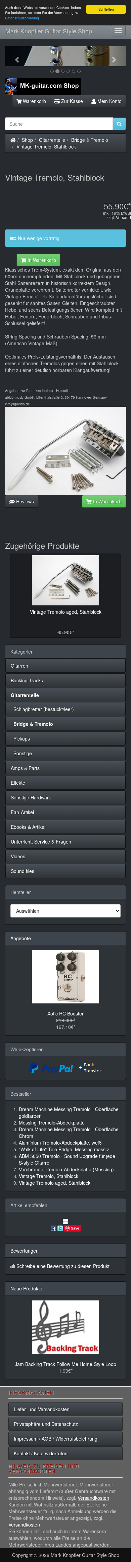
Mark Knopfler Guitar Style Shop (48, 30)
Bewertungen (24, 1250)
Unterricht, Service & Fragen (41, 841)
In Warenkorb (41, 260)
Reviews (24, 501)
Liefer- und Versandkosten (42, 1409)
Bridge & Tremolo (89, 139)
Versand (123, 217)
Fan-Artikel (22, 812)
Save (75, 1228)
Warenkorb (33, 101)
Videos (18, 856)
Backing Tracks (27, 680)
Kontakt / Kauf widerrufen (41, 1453)
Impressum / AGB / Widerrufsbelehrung (55, 1438)
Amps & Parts (25, 768)
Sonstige (21, 753)
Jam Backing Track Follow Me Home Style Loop (65, 1364)
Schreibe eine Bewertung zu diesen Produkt (63, 1266)
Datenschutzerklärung (22, 17)
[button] (14, 56)
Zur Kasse (71, 101)
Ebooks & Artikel (28, 826)
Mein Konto (109, 101)
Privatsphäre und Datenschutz (46, 1424)
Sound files (22, 871)
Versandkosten (93, 1497)
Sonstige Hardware (31, 797)
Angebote (20, 938)
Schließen (106, 9)
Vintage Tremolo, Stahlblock (46, 146)
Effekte (18, 782)
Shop (27, 139)
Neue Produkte (26, 1288)
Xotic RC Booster (65, 1013)
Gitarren (19, 665)
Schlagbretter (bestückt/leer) (42, 709)
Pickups (20, 738)
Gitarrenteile (52, 139)
